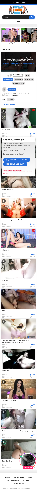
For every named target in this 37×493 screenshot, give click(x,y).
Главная (7, 477)
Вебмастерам (19, 483)
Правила (26, 480)
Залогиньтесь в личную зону (11, 63)
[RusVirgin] (4, 89)
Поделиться (29, 79)
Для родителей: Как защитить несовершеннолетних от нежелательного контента (17, 172)
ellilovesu (11, 99)
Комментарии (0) (18, 83)
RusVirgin (12, 89)
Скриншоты (19, 79)
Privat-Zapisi (13, 488)
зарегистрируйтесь (29, 63)
